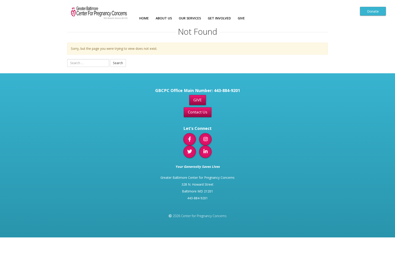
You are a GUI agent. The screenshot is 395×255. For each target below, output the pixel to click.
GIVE (197, 100)
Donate (373, 11)
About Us (164, 18)
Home (144, 18)
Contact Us (197, 112)
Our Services (190, 18)
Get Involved (219, 18)
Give (241, 18)
